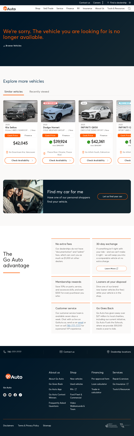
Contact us (84, 2)
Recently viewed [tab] (39, 91)
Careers (96, 2)
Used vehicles (76, 384)
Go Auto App (55, 389)
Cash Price (12, 135)
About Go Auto (56, 378)
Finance (70, 8)
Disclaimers (8, 425)
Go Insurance (119, 384)
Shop (37, 8)
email (80, 322)
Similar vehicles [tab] (13, 91)
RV (78, 8)
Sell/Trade (48, 8)
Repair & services (121, 378)
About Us (99, 8)
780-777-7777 (74, 325)
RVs (72, 389)
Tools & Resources (116, 8)
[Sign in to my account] (130, 3)
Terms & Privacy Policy (28, 425)
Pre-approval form (100, 378)
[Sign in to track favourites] (33, 103)
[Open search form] (129, 8)
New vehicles (76, 378)
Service (60, 8)
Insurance (87, 8)
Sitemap (47, 425)
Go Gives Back (56, 384)
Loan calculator (99, 384)
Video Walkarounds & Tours (77, 406)
